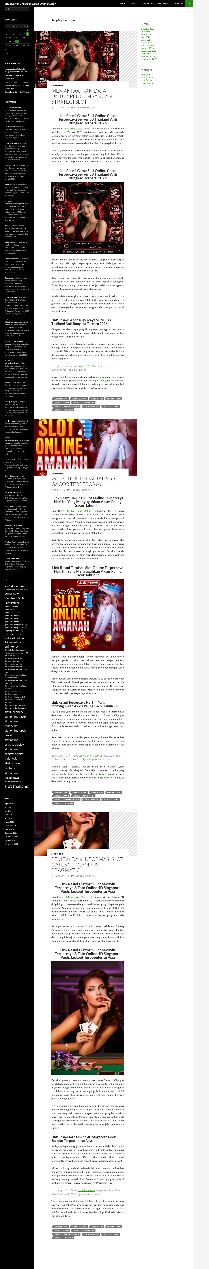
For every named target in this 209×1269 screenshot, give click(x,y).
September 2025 (149, 59)
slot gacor (8, 702)
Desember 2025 (149, 50)
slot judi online (14, 712)
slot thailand (16, 786)
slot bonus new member (13, 664)
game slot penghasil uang (16, 624)
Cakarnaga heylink (17, 476)
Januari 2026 (147, 48)
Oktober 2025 (148, 56)
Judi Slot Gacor (86, 1190)
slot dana (8, 691)
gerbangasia (13, 402)
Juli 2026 (145, 31)
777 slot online (14, 586)
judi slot (99, 380)
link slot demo (114, 399)
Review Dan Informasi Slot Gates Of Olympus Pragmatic (87, 864)
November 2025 (149, 53)
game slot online (12, 621)
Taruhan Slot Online (79, 510)
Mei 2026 (145, 37)
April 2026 (146, 39)
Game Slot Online (73, 128)
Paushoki (17, 107)
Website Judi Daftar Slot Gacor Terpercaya (84, 481)
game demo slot (12, 606)
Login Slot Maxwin (88, 755)
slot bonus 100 (10, 656)
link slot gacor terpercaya (66, 406)
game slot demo (12, 615)
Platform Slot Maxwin (77, 896)
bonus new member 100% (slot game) (14, 597)
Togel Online (177, 4)
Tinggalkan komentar (85, 107)
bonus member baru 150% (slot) (16, 590)
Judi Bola (133, 4)
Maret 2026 (147, 42)
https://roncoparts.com (14, 259)
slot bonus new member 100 (15, 667)
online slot (11, 646)
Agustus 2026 (147, 28)
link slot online (91, 406)
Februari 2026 (148, 45)
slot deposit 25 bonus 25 (13, 700)
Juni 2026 (146, 34)
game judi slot (11, 609)
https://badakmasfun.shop (15, 363)
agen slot (109, 777)
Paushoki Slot (10, 165)
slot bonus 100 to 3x (12, 661)
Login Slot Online (87, 366)
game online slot (12, 612)
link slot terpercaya (63, 410)
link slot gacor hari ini (83, 402)
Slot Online (162, 4)
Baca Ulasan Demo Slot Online (17, 92)
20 (17, 41)
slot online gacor (15, 716)
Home (122, 4)
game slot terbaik (13, 634)
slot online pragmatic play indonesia (14, 753)
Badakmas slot (10, 184)
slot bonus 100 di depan (13, 658)
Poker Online (147, 4)
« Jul (7, 53)
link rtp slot (97, 399)
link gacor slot (79, 399)
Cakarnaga (12, 143)
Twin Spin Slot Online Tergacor (17, 82)
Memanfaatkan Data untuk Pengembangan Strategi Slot (81, 96)
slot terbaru (16, 781)
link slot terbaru (111, 406)
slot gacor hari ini (11, 708)
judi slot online (14, 638)
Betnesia (8, 226)
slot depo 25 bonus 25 (12, 694)
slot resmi (8, 781)
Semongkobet (13, 558)
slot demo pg (16, 691)
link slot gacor (61, 402)
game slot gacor (12, 618)
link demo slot (61, 399)
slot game (21, 708)
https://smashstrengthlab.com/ (17, 204)
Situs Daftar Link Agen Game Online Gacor (30, 3)
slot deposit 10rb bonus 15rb (15, 697)
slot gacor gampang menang (15, 705)
